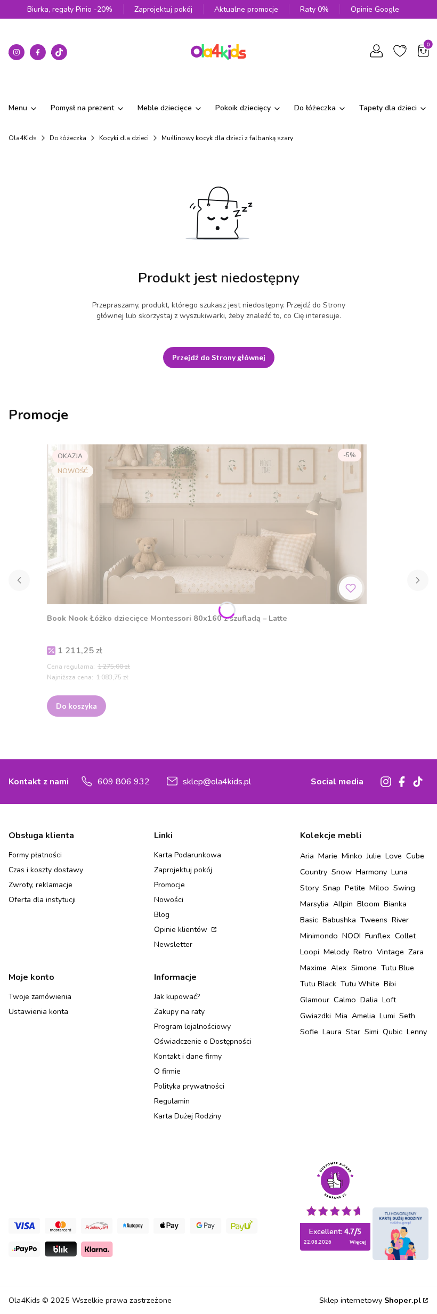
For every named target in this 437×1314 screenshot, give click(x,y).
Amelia (363, 1015)
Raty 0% (314, 9)
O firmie (167, 1071)
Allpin (343, 903)
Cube (415, 855)
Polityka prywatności (189, 1086)
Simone (364, 967)
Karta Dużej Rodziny (187, 1116)
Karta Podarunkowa (187, 855)
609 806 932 (124, 782)
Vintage (390, 951)
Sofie (309, 1031)
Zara (416, 951)
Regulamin (172, 1101)
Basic (309, 919)
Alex (339, 967)
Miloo (379, 887)
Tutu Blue (397, 967)
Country (313, 871)
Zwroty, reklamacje (40, 885)
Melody (336, 951)
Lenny (417, 1031)
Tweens (373, 919)
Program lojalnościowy (192, 1026)
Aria (307, 855)
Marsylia (314, 903)
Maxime (313, 967)
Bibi (390, 983)
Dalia (369, 999)
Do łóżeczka (68, 138)
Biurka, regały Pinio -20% (69, 9)
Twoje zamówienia (40, 997)
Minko (352, 855)
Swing (404, 887)
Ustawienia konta (38, 1012)
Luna (399, 871)
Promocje (169, 885)
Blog (161, 915)
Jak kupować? (177, 997)
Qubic (392, 1031)
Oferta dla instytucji (42, 900)
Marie (327, 855)
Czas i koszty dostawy (46, 870)
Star (353, 1031)
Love (393, 855)
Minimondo (319, 935)
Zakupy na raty (179, 1012)
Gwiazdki (315, 1015)
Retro (363, 951)
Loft (389, 999)
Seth (407, 1015)
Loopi (309, 951)
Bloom (368, 903)
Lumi (387, 1015)
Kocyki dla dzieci (124, 138)
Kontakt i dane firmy (188, 1056)
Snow (341, 871)
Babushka (339, 919)
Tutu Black (318, 983)
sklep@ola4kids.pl (217, 782)
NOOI (351, 935)
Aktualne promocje (246, 9)
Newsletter (173, 944)
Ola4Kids (23, 138)
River (400, 919)
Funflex (378, 935)
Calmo (345, 999)
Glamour (314, 999)
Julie (374, 855)
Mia (341, 1015)
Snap (332, 887)
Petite (355, 887)
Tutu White (360, 983)
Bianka (395, 903)
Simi (371, 1031)
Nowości (168, 900)
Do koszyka (76, 705)
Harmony (371, 871)
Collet (405, 935)
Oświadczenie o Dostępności (203, 1041)
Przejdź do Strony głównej (218, 357)
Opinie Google (375, 9)
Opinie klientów (181, 929)
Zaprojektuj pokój (163, 9)
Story (309, 887)
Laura (332, 1031)
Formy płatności (35, 855)
